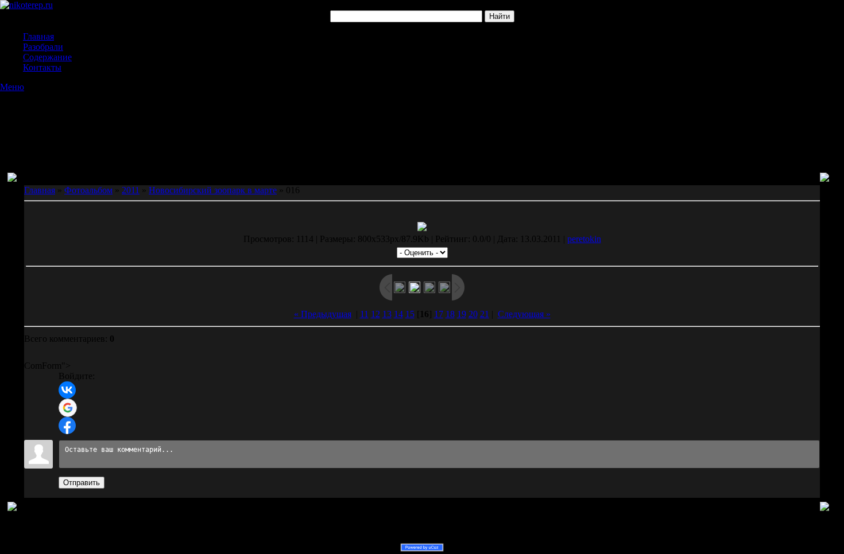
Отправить (81, 482)
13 (387, 314)
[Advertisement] (422, 121)
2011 (131, 190)
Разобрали (43, 47)
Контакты (42, 67)
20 (473, 314)
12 (375, 314)
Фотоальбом (88, 190)
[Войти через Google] (68, 408)
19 (461, 314)
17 (438, 314)
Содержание (47, 57)
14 (398, 314)
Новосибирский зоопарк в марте (213, 190)
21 (484, 314)
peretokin (584, 239)
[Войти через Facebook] (67, 425)
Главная (38, 36)
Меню (12, 87)
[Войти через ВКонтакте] (67, 390)
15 (410, 314)
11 (364, 314)
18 (450, 314)
